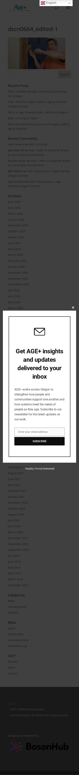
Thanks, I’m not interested (39, 468)
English (50, 2)
